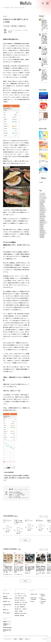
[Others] (43, 179)
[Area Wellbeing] (43, 169)
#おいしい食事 (6, 26)
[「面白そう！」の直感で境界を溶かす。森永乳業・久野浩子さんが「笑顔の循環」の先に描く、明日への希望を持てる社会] (43, 39)
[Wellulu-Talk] (43, 135)
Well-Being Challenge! (33, 598)
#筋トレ (30, 572)
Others (32, 601)
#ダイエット (10, 574)
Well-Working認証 (7, 627)
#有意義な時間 (42, 220)
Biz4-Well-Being (43, 602)
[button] (41, 516)
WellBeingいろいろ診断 (7, 624)
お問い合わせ (27, 638)
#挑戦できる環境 (42, 216)
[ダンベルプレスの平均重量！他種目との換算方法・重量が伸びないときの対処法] (30, 564)
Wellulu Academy (43, 594)
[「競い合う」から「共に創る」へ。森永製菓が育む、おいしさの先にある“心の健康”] (43, 63)
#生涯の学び (42, 224)
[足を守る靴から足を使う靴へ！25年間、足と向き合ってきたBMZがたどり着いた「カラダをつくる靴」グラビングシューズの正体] (43, 25)
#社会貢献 (41, 228)
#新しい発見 (42, 218)
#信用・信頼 (42, 206)
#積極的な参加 (42, 230)
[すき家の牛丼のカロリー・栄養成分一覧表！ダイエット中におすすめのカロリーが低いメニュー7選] (8, 564)
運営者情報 (21, 638)
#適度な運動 (42, 236)
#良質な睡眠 (42, 234)
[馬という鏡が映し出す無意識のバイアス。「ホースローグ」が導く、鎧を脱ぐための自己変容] (43, 51)
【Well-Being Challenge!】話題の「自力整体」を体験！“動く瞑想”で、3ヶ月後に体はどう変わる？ (17, 478)
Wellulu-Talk (34, 594)
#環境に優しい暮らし (43, 222)
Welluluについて (7, 621)
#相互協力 (41, 226)
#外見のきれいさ (42, 208)
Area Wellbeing (43, 598)
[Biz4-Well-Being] (43, 158)
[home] (25, 3)
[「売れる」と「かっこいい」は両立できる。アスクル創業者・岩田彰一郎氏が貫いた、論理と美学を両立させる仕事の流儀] (43, 75)
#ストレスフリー (42, 195)
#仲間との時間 (13, 26)
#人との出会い (42, 199)
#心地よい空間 (42, 212)
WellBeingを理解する (7, 630)
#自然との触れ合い (43, 232)
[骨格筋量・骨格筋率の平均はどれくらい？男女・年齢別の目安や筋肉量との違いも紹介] (41, 564)
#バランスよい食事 (43, 197)
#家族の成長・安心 (22, 26)
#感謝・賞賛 (42, 214)
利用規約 (15, 638)
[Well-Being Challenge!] (43, 146)
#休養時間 (41, 203)
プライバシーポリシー (8, 638)
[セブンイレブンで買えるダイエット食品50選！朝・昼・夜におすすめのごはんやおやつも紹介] (19, 564)
